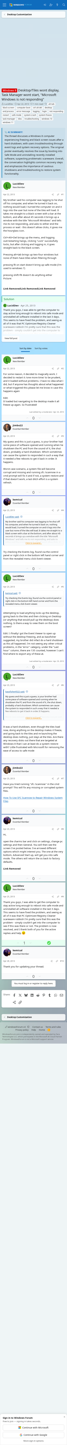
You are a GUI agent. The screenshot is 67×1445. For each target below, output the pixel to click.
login (44, 111)
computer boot (23, 107)
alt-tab (51, 104)
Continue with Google (35, 1434)
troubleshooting (32, 118)
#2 (62, 368)
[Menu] (4, 5)
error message (23, 111)
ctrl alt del (37, 107)
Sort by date (25, 348)
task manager (9, 118)
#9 (62, 896)
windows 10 (47, 118)
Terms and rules (53, 1026)
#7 (62, 778)
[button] (28, 1027)
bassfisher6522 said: (15, 691)
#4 (62, 510)
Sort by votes (41, 348)
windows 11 (8, 122)
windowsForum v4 (16, 1026)
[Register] (51, 5)
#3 (62, 436)
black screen (8, 107)
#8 (62, 829)
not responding (56, 111)
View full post (11, 338)
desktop (48, 107)
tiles (20, 118)
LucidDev (8, 103)
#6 (62, 685)
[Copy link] (58, 194)
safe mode (16, 115)
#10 (62, 961)
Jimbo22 (18, 425)
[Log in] (44, 5)
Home (42, 1029)
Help (33, 1029)
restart (6, 115)
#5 (62, 587)
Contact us (37, 1026)
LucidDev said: (12, 516)
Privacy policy (22, 1029)
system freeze (45, 115)
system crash (30, 115)
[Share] (53, 194)
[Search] (64, 5)
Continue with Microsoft (35, 1427)
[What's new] (57, 5)
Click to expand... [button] (34, 543)
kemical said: (11, 593)
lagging (36, 111)
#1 (62, 194)
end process (8, 111)
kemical (17, 499)
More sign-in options (33, 1440)
